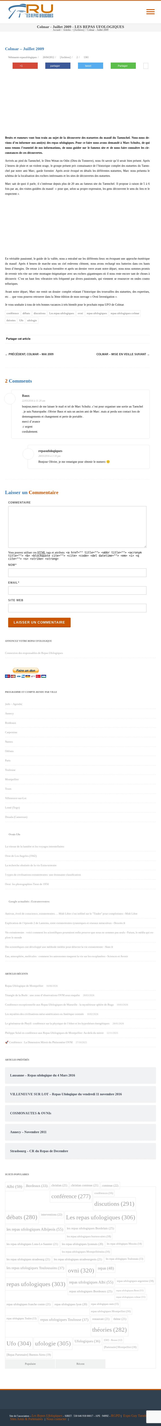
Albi (14, 1186)
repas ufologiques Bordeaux (90, 1291)
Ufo (21, 320)
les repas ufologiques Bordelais (90, 1228)
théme (119, 1319)
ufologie (32, 320)
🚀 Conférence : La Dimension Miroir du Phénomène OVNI (39, 1042)
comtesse (110, 1185)
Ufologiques (87, 1341)
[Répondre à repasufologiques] (143, 451)
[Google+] (120, 339)
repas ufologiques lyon (71, 1304)
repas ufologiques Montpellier (111, 1311)
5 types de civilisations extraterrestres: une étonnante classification (43, 874)
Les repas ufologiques (61, 313)
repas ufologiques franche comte (28, 1304)
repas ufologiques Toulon (21, 1318)
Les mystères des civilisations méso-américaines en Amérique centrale (44, 1014)
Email (13, 582)
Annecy (9, 713)
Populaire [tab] (30, 1363)
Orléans (9, 751)
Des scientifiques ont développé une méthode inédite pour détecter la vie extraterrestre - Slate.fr (59, 946)
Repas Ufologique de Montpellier (24, 985)
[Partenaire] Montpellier (120, 1347)
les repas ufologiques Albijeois (34, 1229)
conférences (103, 1193)
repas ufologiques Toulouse (64, 1320)
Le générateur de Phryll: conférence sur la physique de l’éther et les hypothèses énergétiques (57, 1023)
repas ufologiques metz (105, 1304)
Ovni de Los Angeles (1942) (21, 855)
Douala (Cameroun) (16, 817)
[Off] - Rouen (113, 1340)
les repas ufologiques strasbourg (28, 1259)
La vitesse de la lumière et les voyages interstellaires (34, 846)
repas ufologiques (97, 313)
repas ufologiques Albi (91, 1282)
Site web (15, 600)
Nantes (9, 741)
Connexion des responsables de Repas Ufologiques (34, 653)
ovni (80, 313)
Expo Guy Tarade (135, 1415)
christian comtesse (84, 1185)
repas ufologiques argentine (135, 1281)
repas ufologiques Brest (130, 1290)
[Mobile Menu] (150, 12)
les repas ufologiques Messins (124, 1243)
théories (11, 320)
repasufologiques (50, 451)
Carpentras (11, 732)
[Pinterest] (112, 339)
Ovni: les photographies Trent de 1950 (27, 884)
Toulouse (10, 769)
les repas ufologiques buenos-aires (89, 1236)
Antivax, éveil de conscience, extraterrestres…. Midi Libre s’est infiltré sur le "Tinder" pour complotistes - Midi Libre (71, 913)
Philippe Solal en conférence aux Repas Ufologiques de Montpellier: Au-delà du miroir (54, 1032)
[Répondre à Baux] (143, 396)
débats (26, 313)
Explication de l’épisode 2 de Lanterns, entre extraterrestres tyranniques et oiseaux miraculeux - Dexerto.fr (65, 923)
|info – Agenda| (13, 704)
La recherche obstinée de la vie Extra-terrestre (31, 865)
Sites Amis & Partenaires (26, 1419)
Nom (11, 565)
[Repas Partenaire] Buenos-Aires (28, 1354)
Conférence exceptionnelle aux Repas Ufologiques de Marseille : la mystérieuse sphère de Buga (59, 1004)
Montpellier (12, 779)
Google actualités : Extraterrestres (29, 901)
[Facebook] (95, 339)
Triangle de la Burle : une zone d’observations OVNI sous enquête (42, 995)
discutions (39, 313)
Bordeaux (10, 722)
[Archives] (65, 57)
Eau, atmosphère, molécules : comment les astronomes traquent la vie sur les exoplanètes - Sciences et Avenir (66, 956)
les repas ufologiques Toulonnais (124, 1259)
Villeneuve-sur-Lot (15, 798)
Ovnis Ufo (14, 834)
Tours (8, 788)
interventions (51, 1214)
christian (59, 1185)
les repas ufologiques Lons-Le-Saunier (32, 1244)
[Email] (145, 339)
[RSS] (137, 339)
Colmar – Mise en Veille (123, 354)
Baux (26, 395)
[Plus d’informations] (146, 66)
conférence (12, 313)
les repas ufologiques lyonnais (82, 1244)
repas (106, 1268)
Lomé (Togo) (12, 807)
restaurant (101, 1319)
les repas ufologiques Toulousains (35, 1268)
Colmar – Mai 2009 (29, 354)
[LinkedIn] (129, 339)
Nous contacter (56, 1419)
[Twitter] (103, 339)
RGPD (115, 1415)
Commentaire (19, 502)
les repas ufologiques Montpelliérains (86, 1251)
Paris (7, 760)
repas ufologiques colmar (125, 313)
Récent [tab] (80, 1363)
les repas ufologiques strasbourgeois (78, 1259)
